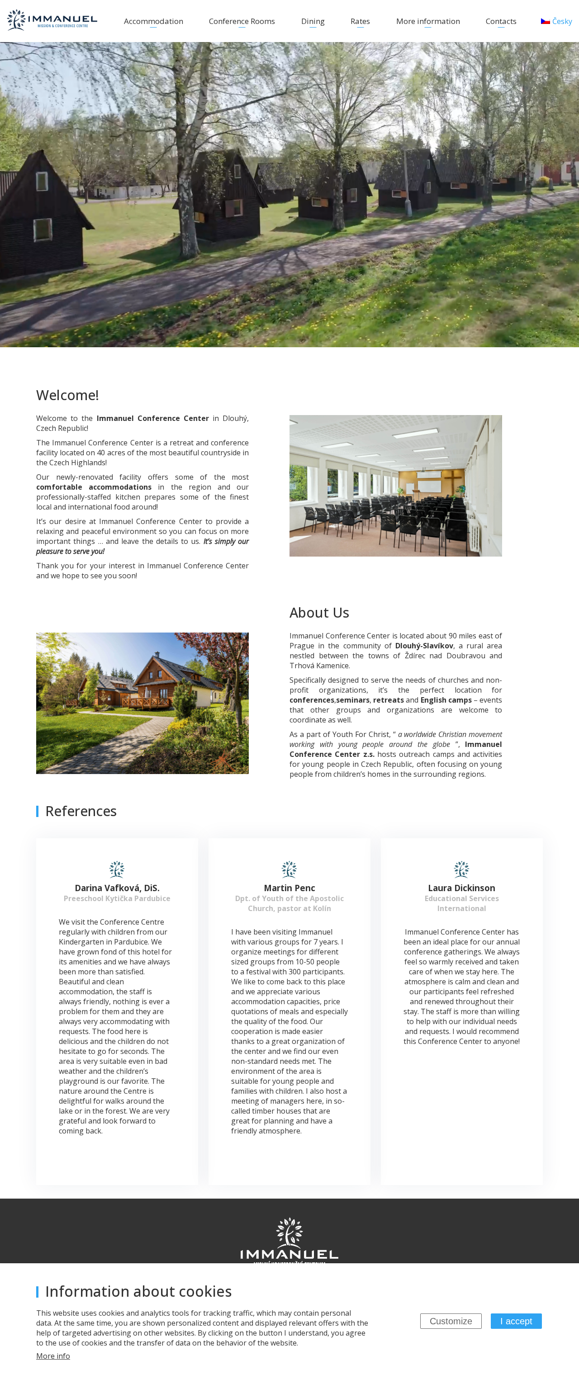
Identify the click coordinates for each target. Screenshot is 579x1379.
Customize (451, 1321)
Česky (562, 21)
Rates (360, 21)
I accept (516, 1321)
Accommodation (153, 21)
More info (53, 1356)
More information (428, 21)
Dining (313, 21)
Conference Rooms (242, 21)
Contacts (501, 21)
